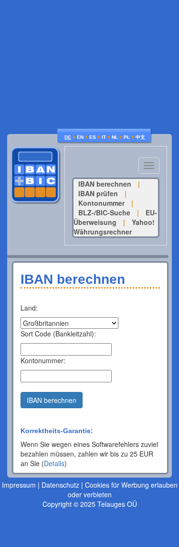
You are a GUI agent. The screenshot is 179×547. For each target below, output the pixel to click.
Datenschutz (60, 485)
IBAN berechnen (104, 184)
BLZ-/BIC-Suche (104, 212)
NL (115, 137)
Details (54, 463)
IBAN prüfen (98, 193)
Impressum (19, 485)
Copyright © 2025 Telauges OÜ (89, 504)
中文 (140, 137)
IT (104, 137)
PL (127, 137)
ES (92, 137)
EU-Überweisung (115, 217)
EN (80, 137)
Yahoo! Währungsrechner (114, 226)
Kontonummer (101, 203)
